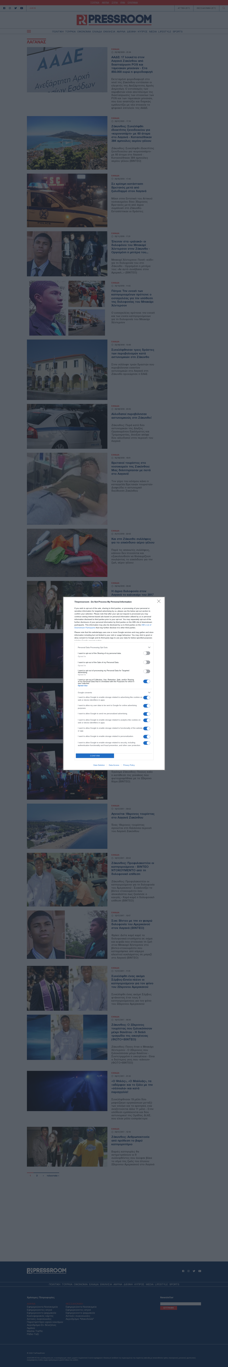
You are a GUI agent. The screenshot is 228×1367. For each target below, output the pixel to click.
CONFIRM (95, 756)
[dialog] (114, 683)
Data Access (114, 765)
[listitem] (114, 647)
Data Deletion (99, 765)
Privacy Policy (129, 765)
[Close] (159, 602)
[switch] (146, 653)
